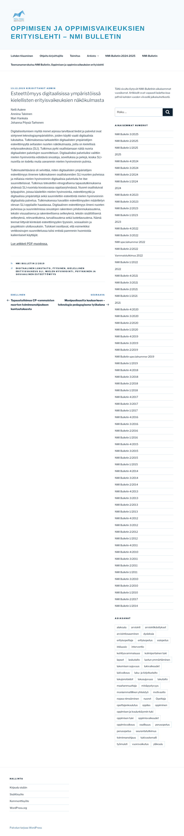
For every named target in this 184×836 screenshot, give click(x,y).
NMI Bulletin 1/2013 (126, 511)
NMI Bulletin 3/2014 (126, 477)
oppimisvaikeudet (148, 718)
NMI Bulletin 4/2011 (126, 545)
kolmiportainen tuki (156, 653)
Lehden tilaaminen (22, 55)
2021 (118, 302)
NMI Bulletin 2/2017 (126, 599)
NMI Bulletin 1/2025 (126, 147)
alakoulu (121, 627)
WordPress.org (18, 807)
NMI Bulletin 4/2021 (126, 275)
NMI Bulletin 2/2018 (126, 383)
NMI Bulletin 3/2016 (126, 423)
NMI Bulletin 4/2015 (126, 444)
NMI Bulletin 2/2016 (126, 430)
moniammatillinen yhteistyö (132, 692)
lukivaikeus (123, 672)
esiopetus (162, 640)
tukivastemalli (149, 737)
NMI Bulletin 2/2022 (126, 248)
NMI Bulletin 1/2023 (126, 215)
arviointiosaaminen (128, 633)
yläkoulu (158, 744)
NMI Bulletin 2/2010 (126, 585)
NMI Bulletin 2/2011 (126, 565)
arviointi (135, 627)
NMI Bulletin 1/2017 (126, 410)
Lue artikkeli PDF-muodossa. (29, 243)
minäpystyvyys (149, 685)
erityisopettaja (125, 640)
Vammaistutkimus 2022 (129, 255)
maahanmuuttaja (127, 685)
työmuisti (122, 744)
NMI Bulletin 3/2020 (127, 316)
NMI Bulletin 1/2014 (126, 605)
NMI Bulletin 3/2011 (126, 558)
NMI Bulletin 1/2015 (126, 464)
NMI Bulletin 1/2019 (126, 363)
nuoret (147, 698)
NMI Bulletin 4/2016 (126, 417)
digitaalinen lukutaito (33, 268)
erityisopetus (145, 640)
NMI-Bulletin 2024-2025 (120, 55)
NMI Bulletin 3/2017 (126, 403)
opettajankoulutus (127, 705)
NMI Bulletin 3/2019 (126, 343)
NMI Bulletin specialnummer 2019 (134, 356)
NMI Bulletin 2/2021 (126, 289)
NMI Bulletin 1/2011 (126, 572)
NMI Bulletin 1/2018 (126, 390)
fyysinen (59, 268)
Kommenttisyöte (19, 800)
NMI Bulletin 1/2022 (126, 262)
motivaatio (159, 692)
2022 (118, 268)
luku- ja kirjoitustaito (145, 672)
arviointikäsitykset (155, 627)
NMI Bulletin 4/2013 (126, 491)
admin (51, 88)
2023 (118, 221)
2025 (118, 154)
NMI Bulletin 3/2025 (126, 134)
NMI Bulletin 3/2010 (126, 578)
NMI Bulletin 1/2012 (126, 538)
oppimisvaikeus (126, 724)
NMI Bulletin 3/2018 (126, 376)
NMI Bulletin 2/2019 (30, 263)
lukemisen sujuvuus (128, 666)
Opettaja (161, 698)
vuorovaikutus (140, 744)
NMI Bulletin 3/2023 (126, 201)
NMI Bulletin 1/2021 (126, 295)
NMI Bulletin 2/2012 (126, 531)
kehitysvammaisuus (128, 653)
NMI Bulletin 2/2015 (126, 457)
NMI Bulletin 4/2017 (126, 396)
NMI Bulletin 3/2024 (126, 167)
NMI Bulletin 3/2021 (126, 282)
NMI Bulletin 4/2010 (126, 551)
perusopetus (162, 724)
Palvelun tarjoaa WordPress (26, 827)
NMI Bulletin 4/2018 (126, 370)
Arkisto (91, 55)
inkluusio (122, 646)
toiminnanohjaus (126, 737)
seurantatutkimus (146, 731)
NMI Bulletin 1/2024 (126, 181)
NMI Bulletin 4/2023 (126, 194)
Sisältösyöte (17, 794)
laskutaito (134, 659)
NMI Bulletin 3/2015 (126, 450)
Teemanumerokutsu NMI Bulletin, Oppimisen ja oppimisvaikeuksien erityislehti (57, 64)
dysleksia (148, 633)
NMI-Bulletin (149, 55)
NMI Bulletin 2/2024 (126, 174)
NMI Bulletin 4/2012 (126, 518)
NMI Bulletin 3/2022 (126, 235)
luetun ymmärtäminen (157, 659)
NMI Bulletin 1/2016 (126, 437)
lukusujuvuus (145, 679)
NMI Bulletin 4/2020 (127, 309)
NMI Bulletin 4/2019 (126, 336)
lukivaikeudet (152, 666)
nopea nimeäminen (128, 698)
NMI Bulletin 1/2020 (126, 329)
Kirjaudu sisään (18, 787)
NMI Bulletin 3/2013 (126, 498)
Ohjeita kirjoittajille (51, 55)
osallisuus (145, 724)
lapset (120, 659)
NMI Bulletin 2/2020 (126, 322)
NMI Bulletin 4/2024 (126, 161)
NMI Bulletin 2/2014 (126, 484)
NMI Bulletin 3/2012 (126, 525)
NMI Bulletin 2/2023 (126, 208)
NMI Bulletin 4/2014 (126, 471)
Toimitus (75, 55)
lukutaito (163, 679)
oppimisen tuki (125, 718)
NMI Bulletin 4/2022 (126, 228)
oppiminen (161, 705)
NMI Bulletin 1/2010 (126, 592)
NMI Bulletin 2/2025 (126, 140)
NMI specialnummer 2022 (130, 241)
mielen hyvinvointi (59, 271)
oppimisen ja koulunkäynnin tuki (135, 711)
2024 (118, 188)
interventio (138, 646)
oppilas (146, 705)
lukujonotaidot (125, 679)
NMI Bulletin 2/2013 (126, 504)
